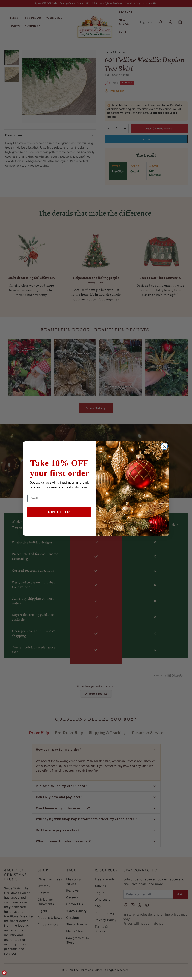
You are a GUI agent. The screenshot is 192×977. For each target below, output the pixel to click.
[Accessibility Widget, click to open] (4, 972)
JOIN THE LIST (59, 511)
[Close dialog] (164, 446)
